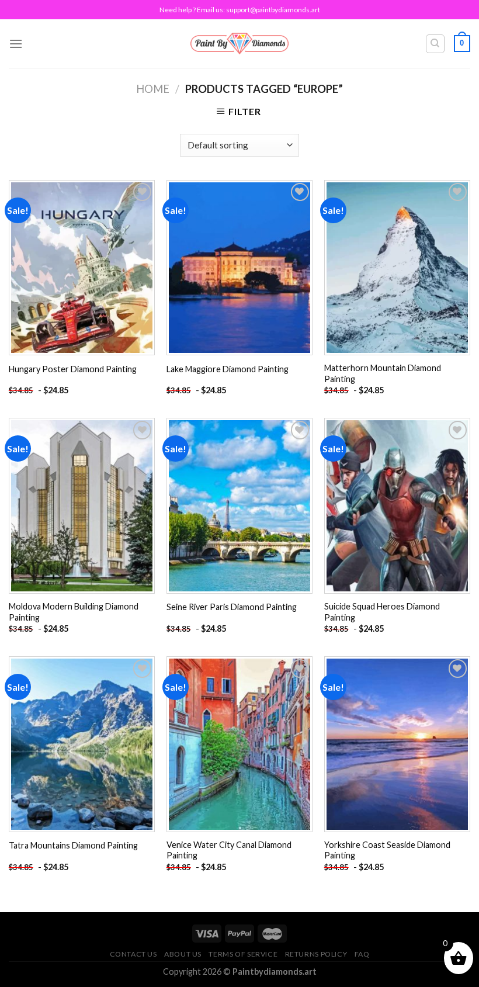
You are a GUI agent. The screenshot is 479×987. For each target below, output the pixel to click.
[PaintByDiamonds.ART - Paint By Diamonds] (239, 43)
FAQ (362, 954)
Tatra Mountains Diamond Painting (73, 845)
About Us (183, 954)
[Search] (435, 43)
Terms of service (243, 954)
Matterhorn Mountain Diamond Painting (382, 373)
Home (152, 88)
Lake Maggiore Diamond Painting (227, 369)
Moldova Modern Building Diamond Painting (73, 611)
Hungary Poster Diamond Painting (73, 369)
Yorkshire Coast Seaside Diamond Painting (387, 850)
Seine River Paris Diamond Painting (231, 607)
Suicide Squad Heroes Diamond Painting (382, 611)
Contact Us (133, 954)
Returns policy (316, 954)
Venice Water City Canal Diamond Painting (228, 850)
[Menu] (16, 43)
